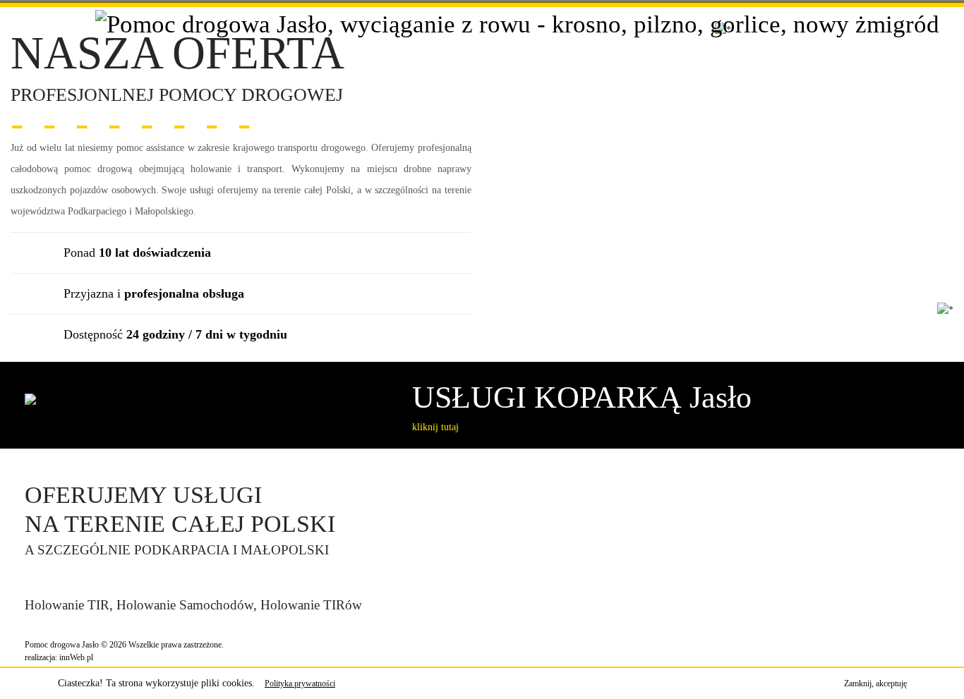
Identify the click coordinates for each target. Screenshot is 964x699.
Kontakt (799, 43)
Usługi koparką (658, 43)
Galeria (737, 43)
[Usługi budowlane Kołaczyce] (26, 456)
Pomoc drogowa (405, 43)
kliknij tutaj (435, 427)
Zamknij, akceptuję (875, 683)
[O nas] (333, 44)
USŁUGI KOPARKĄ (582, 397)
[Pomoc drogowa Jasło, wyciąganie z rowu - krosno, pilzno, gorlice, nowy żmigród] (517, 23)
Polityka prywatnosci (892, 43)
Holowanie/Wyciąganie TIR (533, 43)
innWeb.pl (76, 657)
